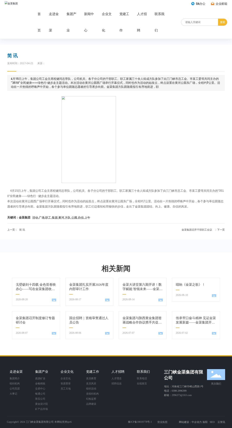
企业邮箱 (221, 3)
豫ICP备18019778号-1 (140, 422)
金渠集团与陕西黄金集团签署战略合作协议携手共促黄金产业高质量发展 (142, 322)
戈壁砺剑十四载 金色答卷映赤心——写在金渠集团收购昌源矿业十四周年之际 (36, 289)
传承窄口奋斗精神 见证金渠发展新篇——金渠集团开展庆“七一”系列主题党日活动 (196, 322)
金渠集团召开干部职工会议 (197, 229)
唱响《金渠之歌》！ (190, 284)
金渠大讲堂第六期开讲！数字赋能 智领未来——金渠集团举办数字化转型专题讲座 (143, 289)
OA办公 (200, 3)
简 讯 (22, 229)
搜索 (222, 22)
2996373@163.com (182, 395)
